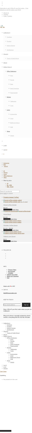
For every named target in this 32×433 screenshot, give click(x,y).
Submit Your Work (12, 274)
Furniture (9, 37)
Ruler (11, 84)
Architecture (10, 50)
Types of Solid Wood (13, 58)
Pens (11, 75)
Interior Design (11, 45)
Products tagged (11, 197)
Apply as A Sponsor (13, 276)
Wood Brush (7, 214)
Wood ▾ (5, 54)
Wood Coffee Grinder (9, 205)
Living (8, 110)
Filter (4, 164)
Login (5, 145)
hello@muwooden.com (10, 293)
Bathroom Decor (15, 123)
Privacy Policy (12, 270)
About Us (6, 13)
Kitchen (9, 97)
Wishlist (5, 14)
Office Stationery (11, 71)
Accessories (13, 114)
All (4, 171)
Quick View (15, 209)
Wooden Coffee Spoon (10, 225)
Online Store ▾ (7, 67)
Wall (11, 127)
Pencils (12, 80)
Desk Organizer (14, 88)
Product (9, 41)
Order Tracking (7, 16)
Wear (8, 131)
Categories (6, 163)
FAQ (8, 278)
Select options (7, 209)
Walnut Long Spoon (9, 236)
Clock (11, 118)
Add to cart (6, 219)
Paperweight (13, 93)
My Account (11, 271)
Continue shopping (5, 431)
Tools (11, 105)
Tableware (13, 101)
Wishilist (10, 273)
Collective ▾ (6, 33)
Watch (12, 135)
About (5, 63)
